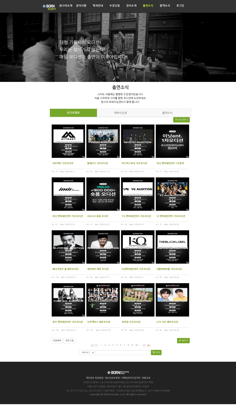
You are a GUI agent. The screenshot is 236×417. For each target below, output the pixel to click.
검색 (157, 352)
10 (136, 345)
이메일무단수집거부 (130, 378)
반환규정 (146, 378)
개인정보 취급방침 (94, 378)
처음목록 (57, 340)
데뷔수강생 (120, 113)
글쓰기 (184, 340)
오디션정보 (73, 112)
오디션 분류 (181, 120)
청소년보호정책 (112, 378)
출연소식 (167, 113)
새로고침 (69, 340)
